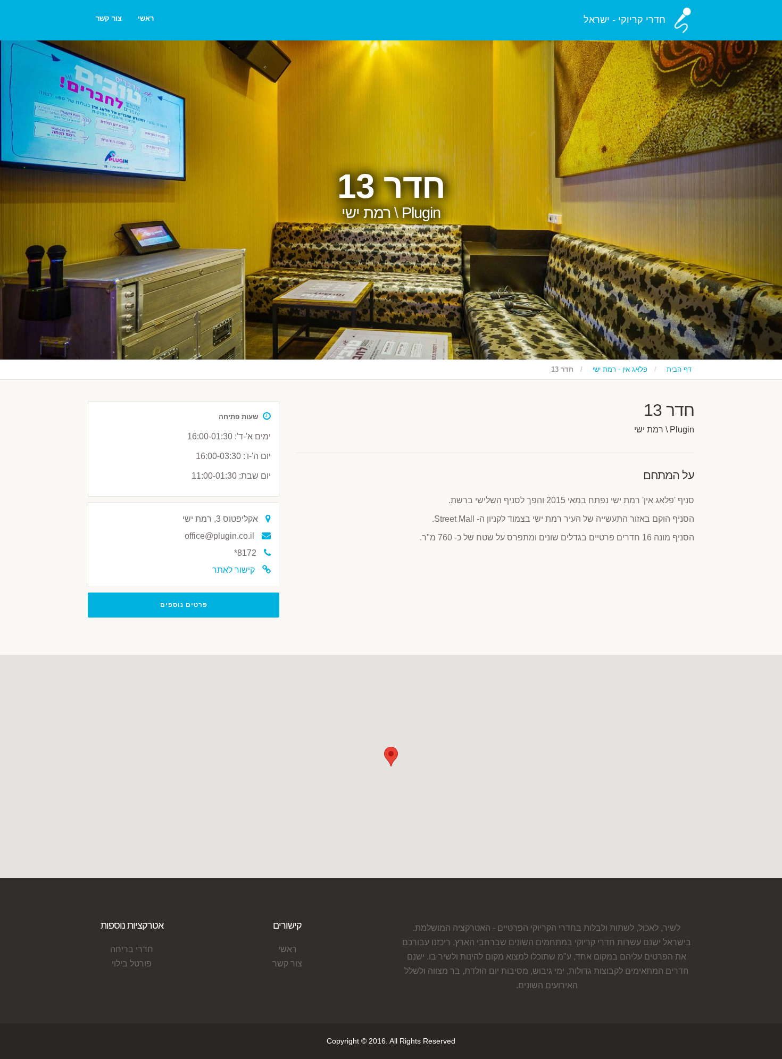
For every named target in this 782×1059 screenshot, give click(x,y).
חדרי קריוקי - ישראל (624, 19)
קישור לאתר (233, 569)
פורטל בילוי (132, 963)
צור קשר (109, 18)
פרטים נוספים (183, 604)
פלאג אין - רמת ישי (620, 369)
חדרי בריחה (131, 949)
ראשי (146, 18)
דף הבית (679, 369)
